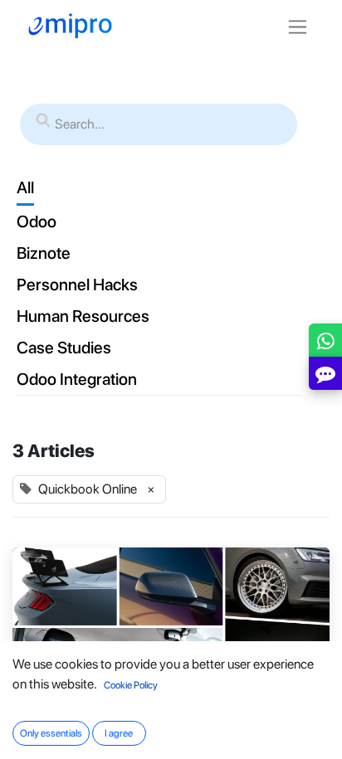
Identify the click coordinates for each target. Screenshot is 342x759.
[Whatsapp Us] (326, 344)
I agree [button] (119, 733)
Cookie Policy (131, 685)
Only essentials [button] (51, 733)
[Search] (43, 121)
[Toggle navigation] (297, 26)
